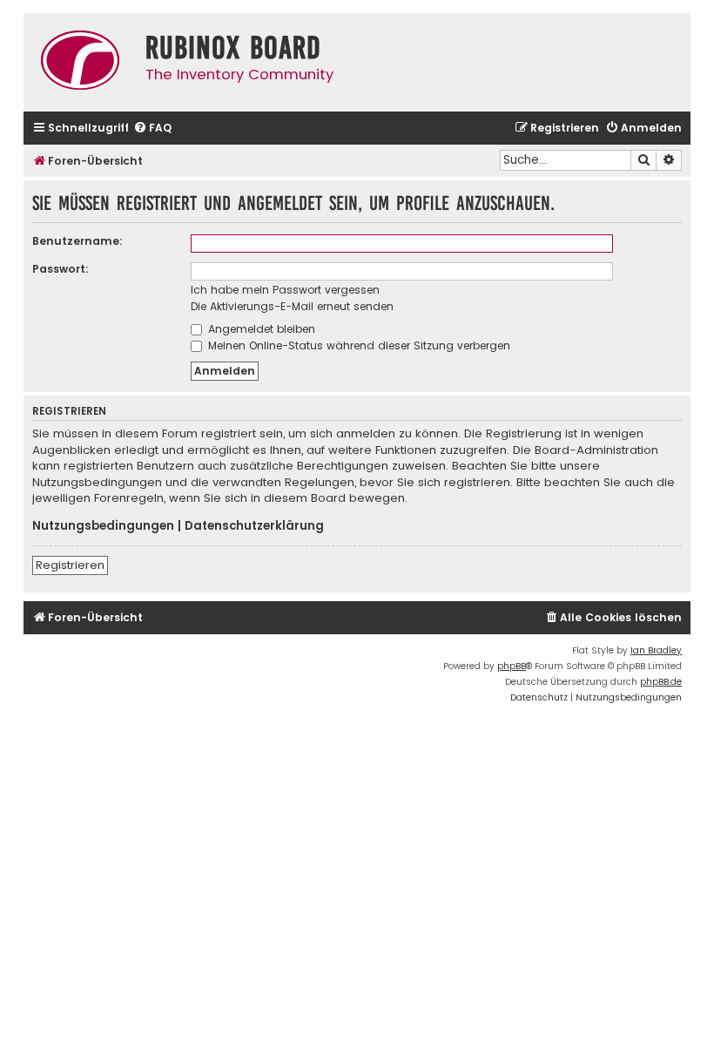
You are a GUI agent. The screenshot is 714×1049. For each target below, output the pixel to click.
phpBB (511, 666)
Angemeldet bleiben (260, 328)
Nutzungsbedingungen (103, 526)
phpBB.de (661, 681)
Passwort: (60, 268)
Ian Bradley (656, 650)
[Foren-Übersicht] (80, 62)
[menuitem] (152, 128)
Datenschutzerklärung (254, 526)
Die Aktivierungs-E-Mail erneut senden (292, 306)
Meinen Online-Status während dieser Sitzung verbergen (357, 345)
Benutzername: (77, 240)
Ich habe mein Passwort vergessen (285, 289)
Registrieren (70, 565)
